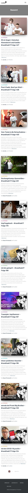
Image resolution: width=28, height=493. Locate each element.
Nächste (16, 471)
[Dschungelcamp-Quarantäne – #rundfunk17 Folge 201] (14, 164)
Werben (21, 482)
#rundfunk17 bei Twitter (13, 486)
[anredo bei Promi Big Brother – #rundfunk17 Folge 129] (14, 391)
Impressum (7, 482)
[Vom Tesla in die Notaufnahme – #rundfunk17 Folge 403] (14, 118)
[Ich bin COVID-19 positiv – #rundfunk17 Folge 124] (14, 434)
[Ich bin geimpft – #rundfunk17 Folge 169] (14, 254)
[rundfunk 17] (4, 2)
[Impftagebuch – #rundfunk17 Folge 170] (14, 209)
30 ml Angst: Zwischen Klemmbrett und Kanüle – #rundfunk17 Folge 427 (11, 42)
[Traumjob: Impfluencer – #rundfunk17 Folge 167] (14, 300)
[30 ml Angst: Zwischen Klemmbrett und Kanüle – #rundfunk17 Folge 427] (14, 26)
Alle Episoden (4, 37)
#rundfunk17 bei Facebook (16, 486)
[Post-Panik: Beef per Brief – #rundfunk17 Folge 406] (14, 73)
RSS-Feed (9, 486)
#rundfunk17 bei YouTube (21, 486)
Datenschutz (15, 482)
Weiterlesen (3, 57)
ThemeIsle (19, 489)
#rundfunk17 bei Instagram (18, 486)
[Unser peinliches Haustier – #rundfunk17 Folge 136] (14, 347)
